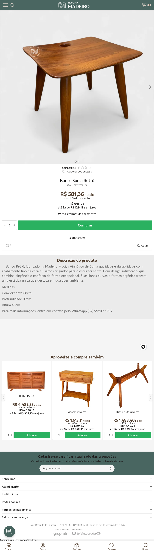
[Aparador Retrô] (77, 400)
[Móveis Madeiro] (74, 5)
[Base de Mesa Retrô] (127, 400)
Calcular (142, 245)
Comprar (85, 225)
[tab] (76, 161)
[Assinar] (111, 468)
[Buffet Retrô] (26, 400)
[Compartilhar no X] (86, 167)
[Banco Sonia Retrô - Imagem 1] (77, 87)
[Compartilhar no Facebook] (78, 167)
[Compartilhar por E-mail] (90, 167)
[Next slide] (149, 87)
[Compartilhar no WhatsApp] (82, 167)
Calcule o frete (77, 238)
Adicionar (32, 435)
